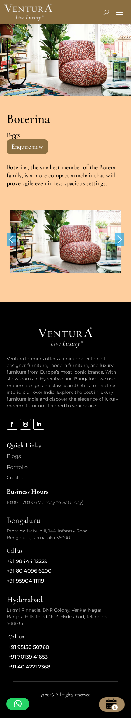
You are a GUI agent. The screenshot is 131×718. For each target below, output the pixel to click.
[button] (17, 704)
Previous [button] (11, 239)
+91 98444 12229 (27, 561)
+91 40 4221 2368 (29, 667)
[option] (65, 241)
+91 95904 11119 (25, 581)
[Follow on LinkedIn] (38, 424)
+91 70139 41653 (28, 657)
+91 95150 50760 (28, 647)
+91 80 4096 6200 (29, 571)
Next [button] (119, 239)
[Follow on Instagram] (25, 424)
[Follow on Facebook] (12, 424)
